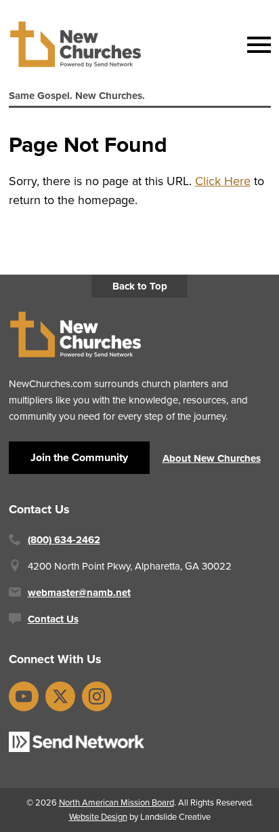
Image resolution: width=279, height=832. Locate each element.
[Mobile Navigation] (256, 45)
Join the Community (79, 457)
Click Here (223, 181)
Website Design (98, 816)
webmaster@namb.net (79, 592)
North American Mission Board (116, 802)
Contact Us (53, 619)
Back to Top (139, 286)
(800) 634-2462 (64, 539)
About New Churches (212, 458)
